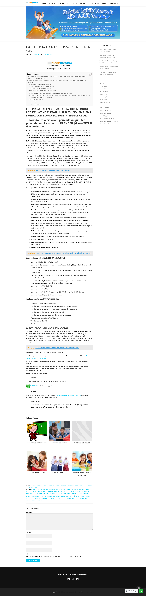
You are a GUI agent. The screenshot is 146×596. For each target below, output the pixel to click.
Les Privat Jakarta (104, 97)
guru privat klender (33, 498)
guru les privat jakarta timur (53, 491)
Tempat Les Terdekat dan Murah (109, 121)
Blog (104, 3)
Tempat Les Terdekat (105, 113)
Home (44, 3)
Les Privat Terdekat (105, 105)
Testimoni (83, 3)
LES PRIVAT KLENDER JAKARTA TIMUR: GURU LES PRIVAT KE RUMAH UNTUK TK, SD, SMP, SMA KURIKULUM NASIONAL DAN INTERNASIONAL (57, 77)
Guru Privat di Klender (52, 486)
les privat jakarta (32, 487)
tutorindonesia (47, 54)
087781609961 (34, 386)
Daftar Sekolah (114, 3)
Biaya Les (74, 3)
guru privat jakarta (64, 496)
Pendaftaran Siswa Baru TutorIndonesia (68, 395)
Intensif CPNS (103, 89)
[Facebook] (69, 579)
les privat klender (37, 500)
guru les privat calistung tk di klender (56, 490)
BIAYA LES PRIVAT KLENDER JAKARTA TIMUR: (42, 92)
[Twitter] (77, 579)
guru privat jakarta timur (81, 496)
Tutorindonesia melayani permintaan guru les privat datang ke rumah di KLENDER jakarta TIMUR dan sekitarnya (57, 81)
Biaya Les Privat (104, 94)
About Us (52, 3)
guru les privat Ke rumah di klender (76, 491)
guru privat (36, 496)
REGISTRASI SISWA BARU (37, 99)
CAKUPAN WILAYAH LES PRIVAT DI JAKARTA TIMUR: (43, 90)
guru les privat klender (34, 493)
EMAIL (34, 102)
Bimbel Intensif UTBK (106, 110)
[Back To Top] (139, 588)
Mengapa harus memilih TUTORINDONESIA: (42, 84)
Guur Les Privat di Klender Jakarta (72, 486)
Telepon (35, 101)
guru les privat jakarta (34, 491)
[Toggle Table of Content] (89, 74)
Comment (30, 512)
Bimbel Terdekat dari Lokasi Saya (109, 124)
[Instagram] (73, 579)
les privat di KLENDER (42, 258)
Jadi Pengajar (63, 3)
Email (28, 540)
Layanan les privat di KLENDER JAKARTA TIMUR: (42, 86)
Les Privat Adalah (104, 99)
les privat (44, 498)
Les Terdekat (103, 86)
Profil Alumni (95, 3)
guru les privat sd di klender (42, 495)
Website (28, 547)
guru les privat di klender (80, 490)
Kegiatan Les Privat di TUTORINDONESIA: (41, 88)
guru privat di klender (49, 496)
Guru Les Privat (38, 486)
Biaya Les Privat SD (105, 102)
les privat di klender (55, 498)
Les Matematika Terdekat (107, 118)
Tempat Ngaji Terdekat (106, 116)
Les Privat (88, 486)
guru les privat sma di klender (63, 495)
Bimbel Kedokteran (105, 107)
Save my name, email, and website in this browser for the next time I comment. (53, 556)
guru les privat (36, 490)
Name (28, 533)
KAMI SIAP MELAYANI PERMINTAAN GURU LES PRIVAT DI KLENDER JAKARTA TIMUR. (51, 94)
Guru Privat (103, 83)
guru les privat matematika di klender (56, 493)
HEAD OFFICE (36, 104)
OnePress (78, 592)
